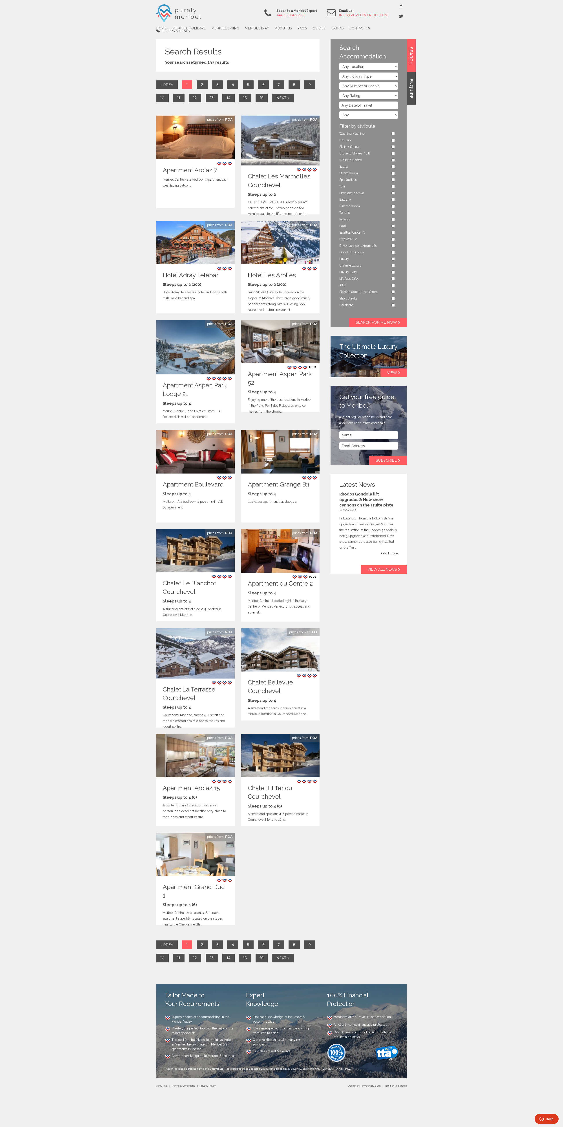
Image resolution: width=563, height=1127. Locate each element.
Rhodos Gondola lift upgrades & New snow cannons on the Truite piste (366, 499)
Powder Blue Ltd (371, 1085)
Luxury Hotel (348, 272)
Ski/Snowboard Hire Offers (358, 292)
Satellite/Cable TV (352, 232)
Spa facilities (348, 179)
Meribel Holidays (189, 28)
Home (161, 28)
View (392, 373)
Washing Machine (351, 133)
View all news (382, 569)
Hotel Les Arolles (272, 275)
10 (162, 98)
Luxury (344, 259)
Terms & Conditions (183, 1085)
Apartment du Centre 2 (280, 583)
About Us (283, 28)
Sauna (343, 166)
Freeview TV (348, 239)
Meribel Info (257, 28)
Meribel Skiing (225, 28)
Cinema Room (349, 206)
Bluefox (402, 1085)
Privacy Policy (208, 1085)
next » (282, 98)
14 (228, 98)
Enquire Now (220, 120)
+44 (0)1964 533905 (291, 15)
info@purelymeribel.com (363, 15)
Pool (342, 226)
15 (245, 98)
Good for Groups (351, 252)
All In (342, 285)
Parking (344, 219)
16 (261, 98)
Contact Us (359, 28)
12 (195, 98)
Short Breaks (348, 298)
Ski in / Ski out (349, 147)
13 (212, 98)
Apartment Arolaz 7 (190, 170)
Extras (337, 28)
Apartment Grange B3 (278, 484)
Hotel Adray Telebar (190, 275)
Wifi (342, 186)
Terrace (344, 212)
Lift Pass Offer (349, 278)
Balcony (345, 199)
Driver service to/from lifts (358, 245)
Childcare (346, 305)
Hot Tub (345, 140)
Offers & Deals (176, 31)
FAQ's (302, 28)
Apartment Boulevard (193, 484)
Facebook (401, 5)
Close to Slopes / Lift (354, 153)
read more (389, 553)
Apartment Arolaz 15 (191, 788)
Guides (319, 28)
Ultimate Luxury (350, 265)
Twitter (401, 16)
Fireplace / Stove (351, 193)
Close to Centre (350, 160)
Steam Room (348, 173)
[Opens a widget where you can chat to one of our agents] (546, 1119)
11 (178, 98)
